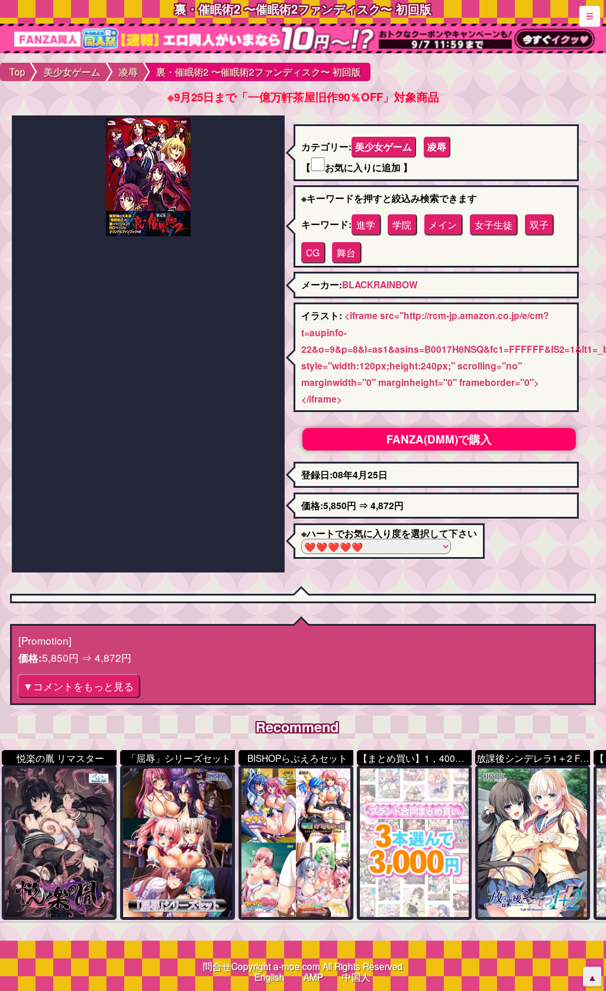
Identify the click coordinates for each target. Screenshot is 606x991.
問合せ (217, 966)
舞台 (346, 252)
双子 (539, 224)
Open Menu (589, 16)
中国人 (356, 976)
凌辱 (436, 146)
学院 (401, 224)
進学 (365, 224)
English (269, 976)
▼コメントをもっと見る (78, 685)
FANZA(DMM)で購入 (439, 439)
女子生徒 (493, 224)
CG (313, 252)
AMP (313, 976)
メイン (442, 224)
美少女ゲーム (383, 146)
